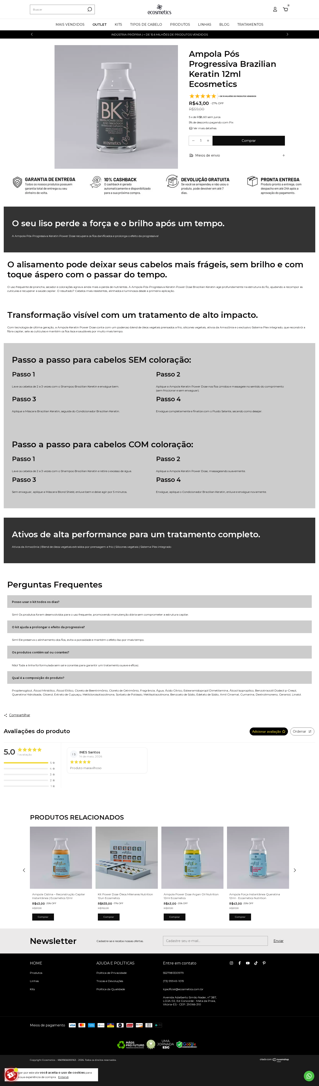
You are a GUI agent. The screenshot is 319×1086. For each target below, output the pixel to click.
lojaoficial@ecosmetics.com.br (183, 989)
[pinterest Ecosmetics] (264, 963)
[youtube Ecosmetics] (248, 963)
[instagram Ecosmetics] (231, 963)
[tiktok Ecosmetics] (256, 963)
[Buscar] (89, 9)
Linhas (34, 981)
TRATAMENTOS (250, 24)
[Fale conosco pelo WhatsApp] (309, 1076)
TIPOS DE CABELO (146, 24)
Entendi (63, 1077)
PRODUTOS (180, 24)
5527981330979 (173, 973)
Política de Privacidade (111, 973)
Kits (32, 989)
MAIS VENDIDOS (70, 24)
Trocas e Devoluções (109, 981)
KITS (118, 24)
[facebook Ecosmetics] (239, 963)
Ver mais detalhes (204, 128)
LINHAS (204, 24)
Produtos (36, 973)
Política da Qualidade (110, 989)
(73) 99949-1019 (173, 981)
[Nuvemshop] (274, 1061)
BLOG (224, 24)
